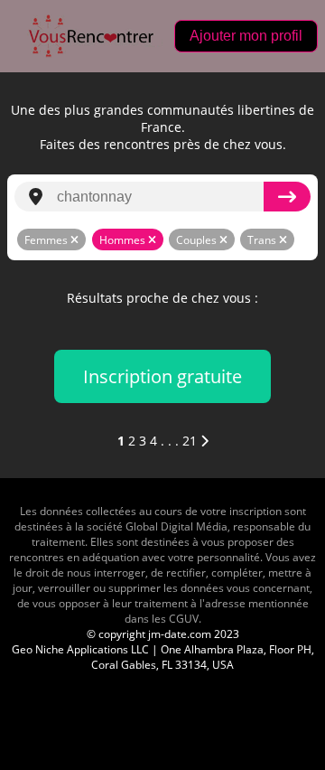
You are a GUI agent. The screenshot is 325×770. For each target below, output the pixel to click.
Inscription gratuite (162, 376)
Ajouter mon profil (246, 35)
